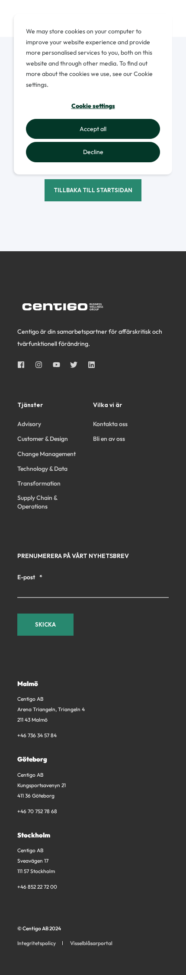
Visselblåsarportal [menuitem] (91, 943)
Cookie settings (93, 106)
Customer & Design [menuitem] (42, 439)
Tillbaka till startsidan (93, 190)
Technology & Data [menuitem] (42, 469)
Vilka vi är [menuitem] (107, 405)
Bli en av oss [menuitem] (109, 439)
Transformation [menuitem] (39, 483)
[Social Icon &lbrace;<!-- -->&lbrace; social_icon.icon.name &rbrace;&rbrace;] (23, 364)
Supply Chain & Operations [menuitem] (37, 502)
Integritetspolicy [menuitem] (36, 943)
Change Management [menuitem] (46, 454)
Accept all (93, 129)
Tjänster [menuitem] (30, 405)
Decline (93, 152)
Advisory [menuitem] (29, 424)
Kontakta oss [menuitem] (110, 424)
